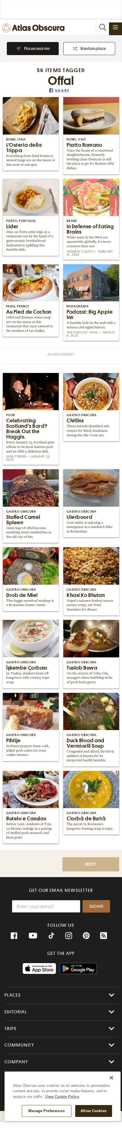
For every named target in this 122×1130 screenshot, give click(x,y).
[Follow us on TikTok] (51, 936)
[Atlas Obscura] (34, 28)
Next (90, 864)
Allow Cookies (93, 1111)
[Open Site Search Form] (102, 27)
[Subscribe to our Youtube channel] (33, 935)
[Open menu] (115, 27)
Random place (93, 49)
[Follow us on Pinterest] (86, 935)
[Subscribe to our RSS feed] (103, 935)
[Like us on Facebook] (13, 935)
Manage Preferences (46, 1111)
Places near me (37, 49)
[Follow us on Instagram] (68, 935)
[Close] (111, 1078)
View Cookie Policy (62, 1097)
